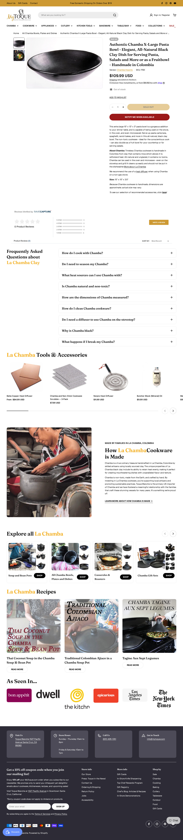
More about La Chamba (135, 166)
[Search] (114, 15)
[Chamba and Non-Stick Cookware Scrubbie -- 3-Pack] (69, 377)
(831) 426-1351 (109, 739)
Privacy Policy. (61, 814)
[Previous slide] (165, 411)
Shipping (113, 79)
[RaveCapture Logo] (42, 212)
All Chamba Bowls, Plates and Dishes (39, 33)
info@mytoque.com (156, 739)
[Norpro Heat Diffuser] (113, 377)
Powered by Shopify (38, 833)
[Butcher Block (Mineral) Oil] (156, 377)
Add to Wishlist (117, 97)
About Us (11, 3)
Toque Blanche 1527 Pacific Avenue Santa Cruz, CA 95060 (27, 742)
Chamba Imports (125, 70)
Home (16, 33)
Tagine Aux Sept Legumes (140, 658)
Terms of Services (42, 814)
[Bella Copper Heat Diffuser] (26, 377)
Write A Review (159, 222)
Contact (34, 3)
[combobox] (78, 15)
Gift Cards (22, 3)
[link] (40, 547)
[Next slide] (173, 411)
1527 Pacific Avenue (37, 791)
